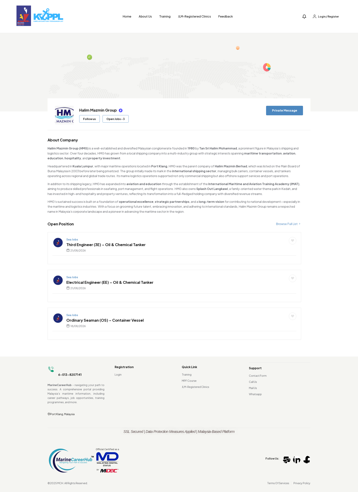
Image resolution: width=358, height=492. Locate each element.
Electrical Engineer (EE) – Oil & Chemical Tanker (109, 282)
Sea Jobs (72, 239)
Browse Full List (287, 224)
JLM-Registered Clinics (194, 16)
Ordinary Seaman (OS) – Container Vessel (105, 320)
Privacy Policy (301, 483)
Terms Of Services (278, 483)
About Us (145, 16)
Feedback (225, 16)
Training (165, 16)
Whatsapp (255, 394)
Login (118, 374)
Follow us (89, 119)
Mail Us (253, 388)
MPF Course (189, 380)
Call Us (253, 381)
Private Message (284, 110)
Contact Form (258, 375)
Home (127, 16)
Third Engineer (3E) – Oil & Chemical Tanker (106, 244)
